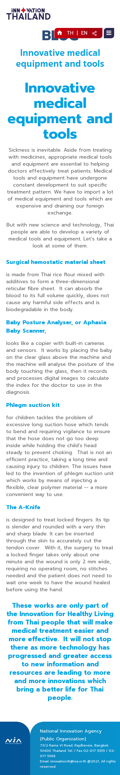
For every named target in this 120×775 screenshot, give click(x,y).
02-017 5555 (94, 750)
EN (84, 33)
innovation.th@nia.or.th (68, 761)
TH (70, 33)
